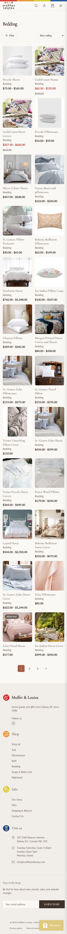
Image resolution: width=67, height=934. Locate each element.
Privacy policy (16, 928)
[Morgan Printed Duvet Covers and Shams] (49, 319)
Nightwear (17, 777)
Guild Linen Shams (46, 79)
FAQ (14, 805)
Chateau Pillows (13, 338)
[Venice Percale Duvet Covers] (17, 473)
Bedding (16, 766)
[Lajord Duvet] (17, 524)
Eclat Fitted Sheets (14, 646)
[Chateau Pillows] (17, 319)
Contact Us (18, 816)
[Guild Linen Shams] (49, 61)
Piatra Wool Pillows (47, 492)
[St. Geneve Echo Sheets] (49, 421)
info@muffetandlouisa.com (31, 862)
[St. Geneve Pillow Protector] (17, 220)
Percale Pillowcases (46, 132)
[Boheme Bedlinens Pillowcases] (49, 220)
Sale (14, 749)
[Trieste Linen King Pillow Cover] (17, 421)
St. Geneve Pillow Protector (13, 241)
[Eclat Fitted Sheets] (17, 627)
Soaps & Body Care (22, 771)
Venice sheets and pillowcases (45, 190)
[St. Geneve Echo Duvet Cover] (17, 576)
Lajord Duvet (11, 543)
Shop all (16, 744)
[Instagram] (38, 723)
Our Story (17, 799)
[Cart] (52, 5)
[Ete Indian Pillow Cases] (49, 272)
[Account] (44, 5)
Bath (14, 760)
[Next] (45, 668)
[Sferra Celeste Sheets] (17, 169)
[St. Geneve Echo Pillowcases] (17, 370)
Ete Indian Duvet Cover (49, 646)
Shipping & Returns (22, 810)
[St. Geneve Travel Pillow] (49, 370)
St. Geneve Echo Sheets (49, 440)
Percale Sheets (11, 79)
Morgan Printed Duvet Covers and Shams (48, 340)
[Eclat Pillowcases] (49, 576)
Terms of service (33, 928)
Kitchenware (18, 755)
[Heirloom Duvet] (17, 272)
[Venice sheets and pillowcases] (49, 169)
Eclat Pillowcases (45, 594)
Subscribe (52, 904)
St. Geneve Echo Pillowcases (12, 391)
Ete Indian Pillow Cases (49, 291)
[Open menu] (60, 5)
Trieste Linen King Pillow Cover (14, 442)
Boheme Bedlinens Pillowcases (46, 241)
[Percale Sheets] (17, 61)
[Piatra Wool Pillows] (49, 473)
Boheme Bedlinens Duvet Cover (46, 545)
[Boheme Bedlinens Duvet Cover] (49, 524)
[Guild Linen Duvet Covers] (17, 113)
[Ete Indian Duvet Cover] (49, 627)
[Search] (36, 5)
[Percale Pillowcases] (49, 113)
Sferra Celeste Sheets (15, 188)
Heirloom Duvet (13, 291)
